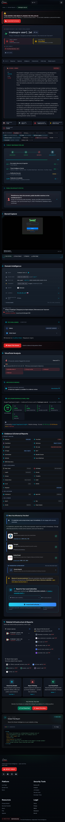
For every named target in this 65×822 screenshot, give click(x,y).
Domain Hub (5, 787)
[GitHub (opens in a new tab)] (12, 774)
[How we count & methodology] (59, 298)
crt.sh (18, 483)
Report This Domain (13, 345)
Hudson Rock (18, 480)
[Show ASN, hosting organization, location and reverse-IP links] (59, 293)
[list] (32, 136)
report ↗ (35, 276)
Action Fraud (17, 555)
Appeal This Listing (40, 708)
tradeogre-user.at (22, 272)
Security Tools (37, 792)
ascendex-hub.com (44, 653)
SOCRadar (48, 468)
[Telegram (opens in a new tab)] (8, 774)
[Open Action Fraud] (56, 558)
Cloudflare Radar (17, 338)
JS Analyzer (36, 790)
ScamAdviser (8, 454)
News (3, 790)
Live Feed (4, 785)
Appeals (4, 813)
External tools (35, 61)
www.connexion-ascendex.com (47, 638)
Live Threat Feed (25, 708)
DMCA (35, 808)
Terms (35, 803)
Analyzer (36, 787)
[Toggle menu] (61, 2)
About (3, 808)
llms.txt (35, 813)
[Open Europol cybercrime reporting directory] (56, 547)
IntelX (37, 480)
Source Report (18, 256)
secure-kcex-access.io (45, 649)
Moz (48, 501)
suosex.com (27, 668)
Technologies (17, 322)
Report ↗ (24, 123)
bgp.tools (48, 494)
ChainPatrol (7, 443)
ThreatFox (38, 476)
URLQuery (48, 443)
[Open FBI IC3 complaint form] (56, 536)
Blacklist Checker (40, 454)
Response (12, 61)
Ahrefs (18, 505)
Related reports (51, 61)
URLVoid (7, 458)
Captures (19, 61)
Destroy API (36, 785)
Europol (16, 544)
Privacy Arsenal (5, 803)
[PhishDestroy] (5, 760)
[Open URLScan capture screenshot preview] (32, 239)
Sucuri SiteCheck (40, 458)
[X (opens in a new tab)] (3, 774)
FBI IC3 (16, 533)
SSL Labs (48, 447)
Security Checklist (6, 806)
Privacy (35, 806)
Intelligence (26, 61)
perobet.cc (12, 668)
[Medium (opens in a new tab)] (16, 774)
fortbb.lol (12, 671)
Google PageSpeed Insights (20, 424)
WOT (37, 450)
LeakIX (18, 472)
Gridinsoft (7, 447)
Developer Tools (38, 795)
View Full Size (8, 256)
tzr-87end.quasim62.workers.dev (19, 664)
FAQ (3, 810)
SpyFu (6, 501)
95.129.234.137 (21, 293)
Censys (7, 476)
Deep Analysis (39, 505)
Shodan (37, 472)
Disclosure (36, 810)
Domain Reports (11, 7)
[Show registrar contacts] (59, 288)
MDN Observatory (9, 461)
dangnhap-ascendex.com (46, 634)
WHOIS (37, 483)
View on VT (56, 360)
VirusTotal (48, 439)
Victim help (43, 61)
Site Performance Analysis (18, 398)
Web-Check (18, 468)
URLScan (18, 439)
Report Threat (10, 769)
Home (4, 7)
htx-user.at (42, 642)
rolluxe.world (40, 664)
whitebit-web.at (44, 645)
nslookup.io (18, 494)
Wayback (27, 256)
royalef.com (41, 668)
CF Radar (18, 450)
